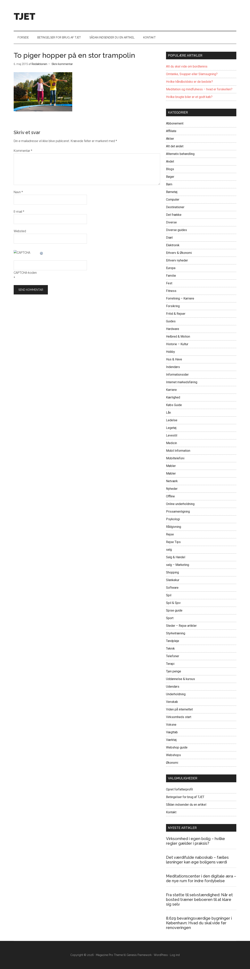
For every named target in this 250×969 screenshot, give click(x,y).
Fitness (171, 291)
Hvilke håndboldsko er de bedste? (189, 82)
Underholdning (176, 694)
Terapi (170, 664)
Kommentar (23, 151)
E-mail (19, 211)
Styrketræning (175, 633)
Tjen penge (173, 671)
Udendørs (172, 686)
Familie (171, 275)
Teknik (170, 648)
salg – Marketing (177, 565)
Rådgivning (173, 527)
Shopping (172, 572)
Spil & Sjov (173, 603)
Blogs (170, 169)
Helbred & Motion (178, 336)
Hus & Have (174, 359)
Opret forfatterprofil (179, 789)
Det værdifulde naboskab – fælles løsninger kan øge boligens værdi (197, 859)
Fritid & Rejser (175, 314)
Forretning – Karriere (180, 298)
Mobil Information (178, 450)
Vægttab (172, 732)
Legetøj (171, 428)
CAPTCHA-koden (25, 273)
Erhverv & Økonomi (179, 253)
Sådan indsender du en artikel (186, 804)
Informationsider (177, 374)
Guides (171, 321)
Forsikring (173, 306)
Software (172, 587)
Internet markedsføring (181, 382)
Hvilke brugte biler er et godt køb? (189, 97)
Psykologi (173, 519)
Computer (172, 199)
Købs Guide (174, 405)
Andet (170, 161)
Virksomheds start (178, 717)
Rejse (170, 534)
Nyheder (172, 489)
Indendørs (173, 367)
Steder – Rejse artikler (181, 626)
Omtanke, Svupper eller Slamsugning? (192, 74)
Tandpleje (172, 641)
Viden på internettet (179, 709)
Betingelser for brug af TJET (185, 797)
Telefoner (172, 656)
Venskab (172, 702)
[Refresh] (41, 252)
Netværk (172, 481)
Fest (169, 283)
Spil (168, 595)
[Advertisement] (165, 14)
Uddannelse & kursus (180, 679)
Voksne (171, 724)
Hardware (172, 329)
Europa (170, 268)
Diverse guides (176, 230)
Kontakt (171, 812)
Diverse (171, 222)
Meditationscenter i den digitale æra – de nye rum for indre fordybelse (201, 878)
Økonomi (172, 763)
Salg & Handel (175, 557)
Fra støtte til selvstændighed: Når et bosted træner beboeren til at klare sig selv (199, 900)
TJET (24, 16)
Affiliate (171, 131)
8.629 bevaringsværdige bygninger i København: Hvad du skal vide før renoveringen (199, 923)
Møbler (171, 466)
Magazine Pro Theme (109, 955)
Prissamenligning (178, 511)
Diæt (169, 237)
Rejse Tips (173, 542)
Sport (169, 618)
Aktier (170, 138)
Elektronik (172, 245)
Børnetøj (171, 192)
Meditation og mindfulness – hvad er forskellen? (199, 89)
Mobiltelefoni (175, 458)
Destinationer (175, 207)
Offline (170, 496)
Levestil (171, 435)
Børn (169, 184)
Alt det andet (174, 146)
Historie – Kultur (177, 344)
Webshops (173, 755)
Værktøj (171, 740)
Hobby (170, 352)
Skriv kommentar (62, 64)
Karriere (171, 390)
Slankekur (172, 580)
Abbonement (174, 123)
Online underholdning (180, 504)
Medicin (171, 443)
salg (169, 549)
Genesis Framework (139, 955)
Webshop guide (177, 747)
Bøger (170, 177)
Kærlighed (173, 397)
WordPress (161, 955)
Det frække (173, 215)
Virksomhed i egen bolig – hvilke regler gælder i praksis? (195, 841)
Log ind (175, 955)
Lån (168, 412)
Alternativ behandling (180, 154)
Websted (20, 231)
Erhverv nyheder (177, 260)
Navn (18, 192)
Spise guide (174, 610)
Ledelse (171, 420)
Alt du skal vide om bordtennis (186, 66)
